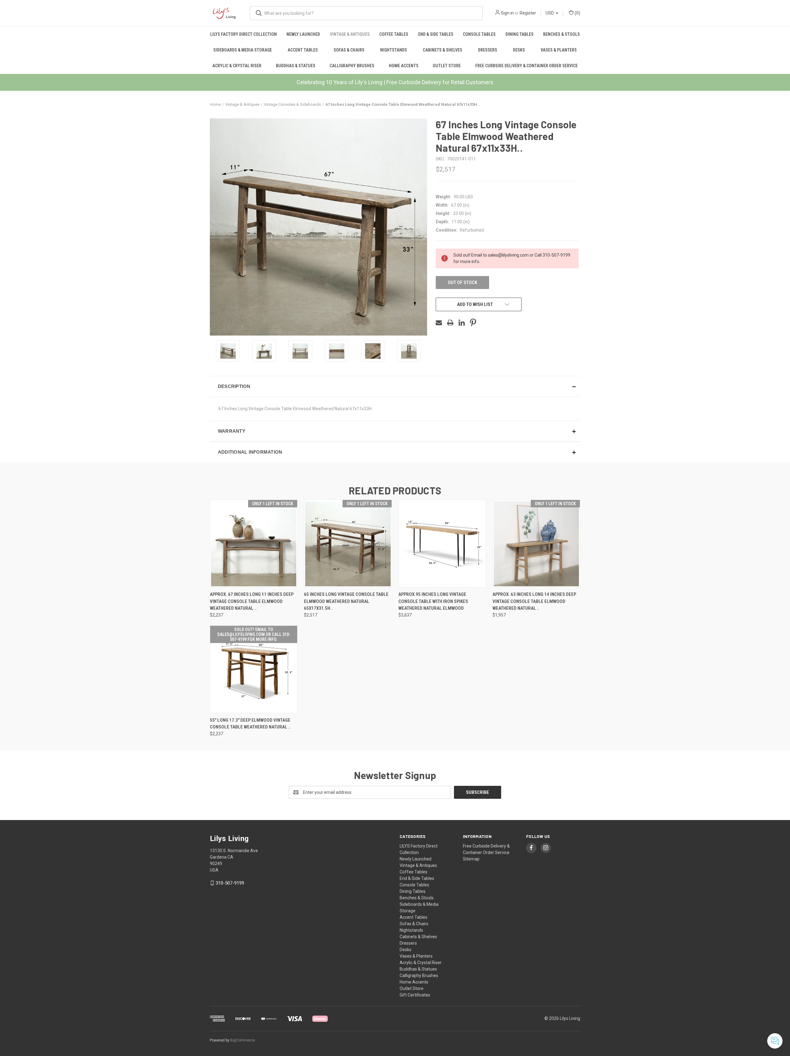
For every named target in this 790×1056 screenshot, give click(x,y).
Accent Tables (303, 49)
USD (550, 12)
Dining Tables (519, 34)
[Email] (439, 322)
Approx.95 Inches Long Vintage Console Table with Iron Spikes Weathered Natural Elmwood (433, 601)
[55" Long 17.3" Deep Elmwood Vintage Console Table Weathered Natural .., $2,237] (253, 669)
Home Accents (403, 65)
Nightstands (393, 49)
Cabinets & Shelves (442, 49)
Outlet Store (447, 65)
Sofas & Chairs (349, 49)
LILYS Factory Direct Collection (243, 34)
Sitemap (471, 858)
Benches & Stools (561, 34)
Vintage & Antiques (350, 34)
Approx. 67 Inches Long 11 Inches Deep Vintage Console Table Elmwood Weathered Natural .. (251, 601)
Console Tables (479, 34)
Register (528, 12)
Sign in (507, 12)
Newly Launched (303, 34)
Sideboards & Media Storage (242, 49)
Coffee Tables (393, 34)
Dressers (487, 49)
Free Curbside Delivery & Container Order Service (526, 65)
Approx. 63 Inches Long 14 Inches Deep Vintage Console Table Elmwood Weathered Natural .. (534, 601)
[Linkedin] (462, 322)
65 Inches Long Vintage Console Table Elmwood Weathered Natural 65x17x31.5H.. (346, 601)
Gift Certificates (415, 994)
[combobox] (366, 13)
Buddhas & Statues (295, 65)
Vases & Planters (559, 49)
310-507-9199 (230, 883)
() (577, 12)
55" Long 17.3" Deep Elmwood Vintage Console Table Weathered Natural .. (250, 723)
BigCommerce (242, 1040)
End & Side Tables (435, 34)
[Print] (450, 322)
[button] (395, 386)
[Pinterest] (473, 322)
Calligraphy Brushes (352, 65)
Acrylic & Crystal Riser (236, 65)
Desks (519, 49)
